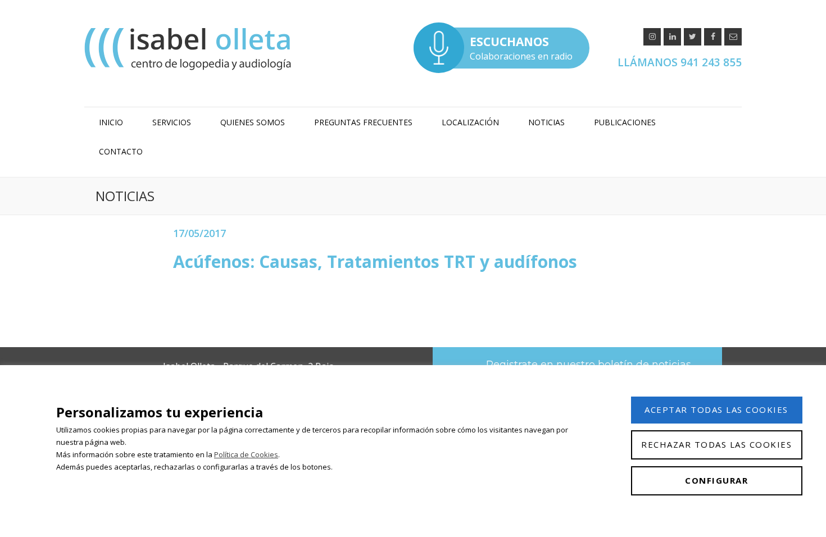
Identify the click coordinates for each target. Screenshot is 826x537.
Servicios (171, 122)
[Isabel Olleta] (189, 48)
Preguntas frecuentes (363, 122)
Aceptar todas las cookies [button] (716, 409)
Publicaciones (625, 122)
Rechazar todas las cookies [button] (716, 444)
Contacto (121, 151)
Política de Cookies (246, 454)
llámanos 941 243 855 (680, 62)
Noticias (546, 122)
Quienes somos (252, 122)
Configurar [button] (716, 480)
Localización (470, 122)
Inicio (111, 122)
